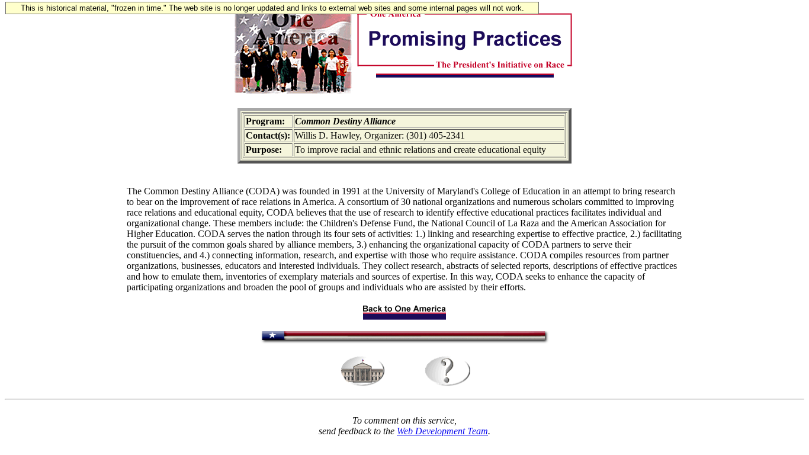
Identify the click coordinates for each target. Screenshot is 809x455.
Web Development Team (442, 431)
